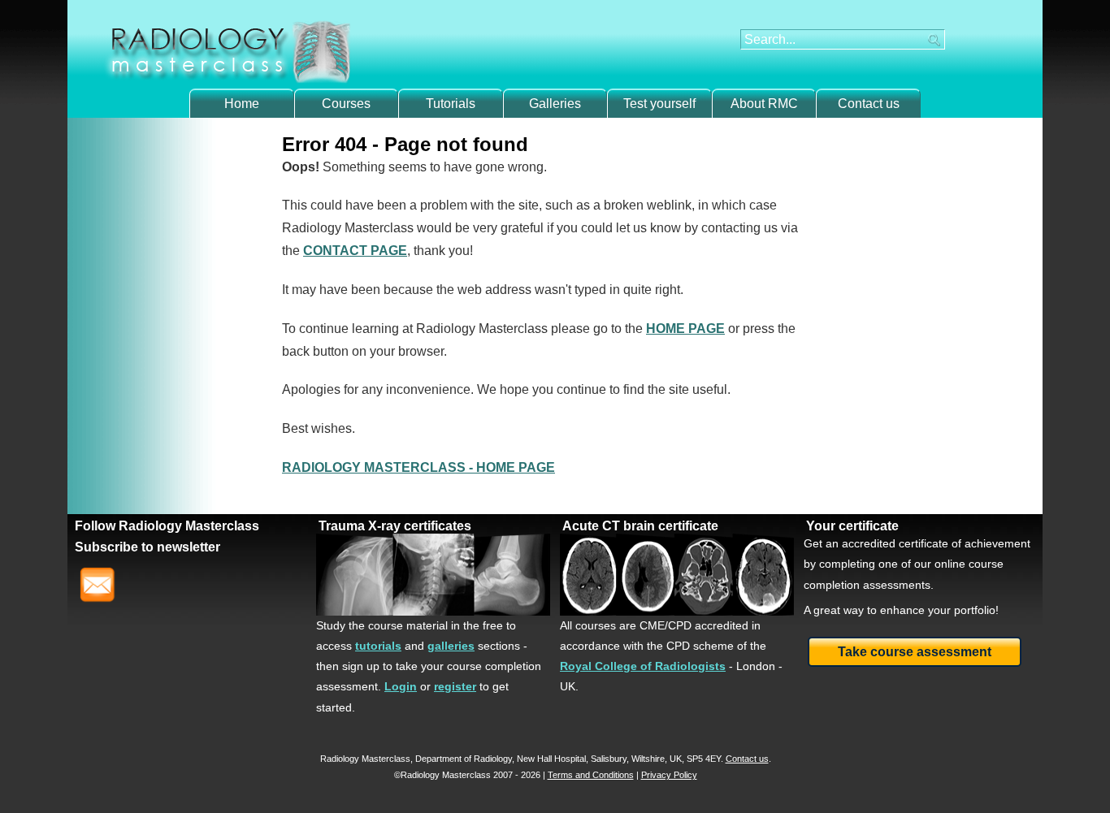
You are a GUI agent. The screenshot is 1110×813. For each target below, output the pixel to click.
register (455, 686)
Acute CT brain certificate (640, 526)
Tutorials (450, 103)
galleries (451, 645)
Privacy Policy (669, 775)
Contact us (869, 103)
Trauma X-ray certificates (395, 526)
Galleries (555, 103)
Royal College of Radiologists (643, 665)
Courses (346, 103)
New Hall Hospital (551, 758)
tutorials (378, 645)
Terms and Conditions (591, 775)
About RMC (764, 103)
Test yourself (659, 103)
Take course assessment (914, 652)
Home (241, 103)
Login (400, 686)
